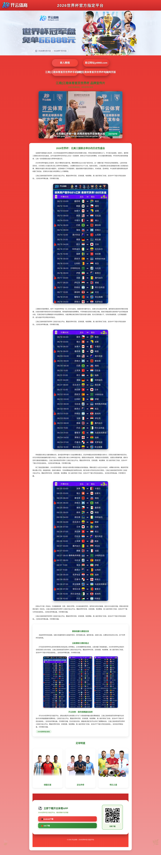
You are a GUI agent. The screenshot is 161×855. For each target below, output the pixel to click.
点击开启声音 (112, 134)
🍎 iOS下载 (45, 826)
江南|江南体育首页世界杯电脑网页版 (96, 72)
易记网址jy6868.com (96, 62)
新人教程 (65, 62)
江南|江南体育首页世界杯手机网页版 (65, 72)
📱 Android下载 (47, 819)
